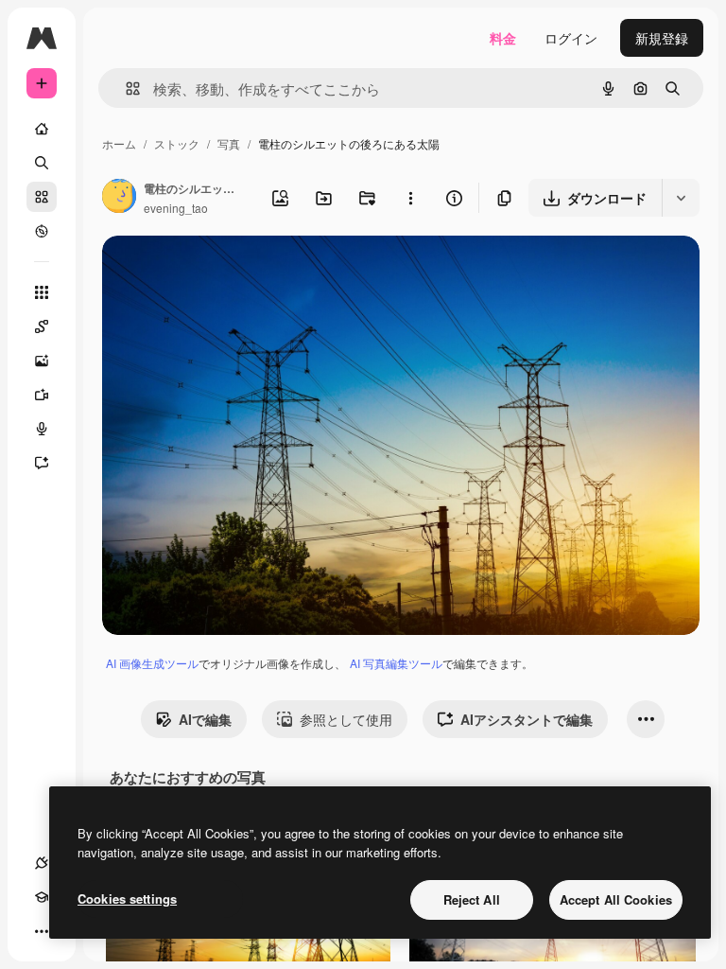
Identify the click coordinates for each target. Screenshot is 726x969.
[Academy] (41, 897)
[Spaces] (41, 326)
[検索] (41, 163)
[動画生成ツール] (41, 394)
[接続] (41, 863)
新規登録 (661, 37)
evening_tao (176, 208)
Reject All (471, 899)
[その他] (41, 931)
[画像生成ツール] (41, 360)
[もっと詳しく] (41, 231)
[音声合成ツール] (41, 429)
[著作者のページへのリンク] (119, 198)
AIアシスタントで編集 (526, 719)
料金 (503, 37)
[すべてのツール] (41, 292)
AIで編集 (205, 719)
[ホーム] (41, 129)
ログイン (570, 37)
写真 (228, 143)
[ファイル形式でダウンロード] (681, 198)
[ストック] (41, 197)
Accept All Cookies (616, 899)
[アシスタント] (41, 463)
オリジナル (232, 272)
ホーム (119, 143)
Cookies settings (127, 898)
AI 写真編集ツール (396, 663)
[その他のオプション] (410, 198)
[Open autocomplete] (125, 88)
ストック (176, 143)
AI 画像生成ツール (152, 663)
